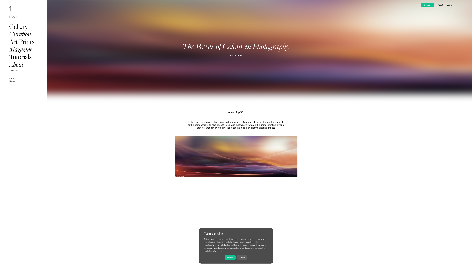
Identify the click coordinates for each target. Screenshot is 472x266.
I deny (242, 257)
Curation (20, 34)
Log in (11, 78)
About (16, 64)
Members (14, 70)
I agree (230, 257)
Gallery (18, 26)
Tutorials (20, 56)
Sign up (12, 81)
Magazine (20, 49)
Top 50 (239, 112)
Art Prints (21, 41)
